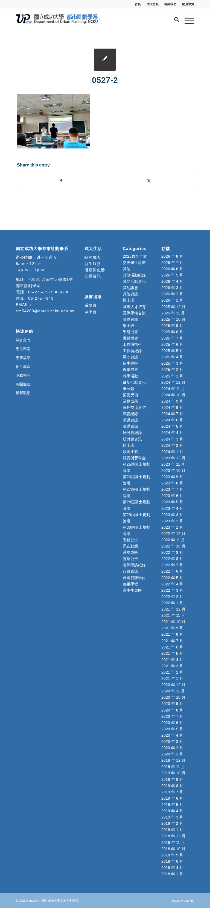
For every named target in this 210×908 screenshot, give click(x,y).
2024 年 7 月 (172, 414)
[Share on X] (149, 181)
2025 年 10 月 (173, 319)
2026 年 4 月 (172, 281)
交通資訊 (92, 276)
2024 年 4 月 (172, 432)
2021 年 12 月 (173, 609)
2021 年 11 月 (173, 615)
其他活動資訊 (134, 281)
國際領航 (130, 319)
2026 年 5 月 (172, 275)
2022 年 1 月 (172, 603)
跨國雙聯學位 (134, 578)
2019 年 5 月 (172, 804)
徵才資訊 (130, 357)
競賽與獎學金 (134, 458)
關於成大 (92, 257)
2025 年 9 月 (172, 325)
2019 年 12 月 (173, 760)
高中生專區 (132, 590)
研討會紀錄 (132, 432)
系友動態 (130, 546)
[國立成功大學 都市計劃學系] (57, 20)
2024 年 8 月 (172, 407)
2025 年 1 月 (172, 376)
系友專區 (130, 552)
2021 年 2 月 (172, 672)
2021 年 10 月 (173, 622)
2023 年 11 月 (173, 464)
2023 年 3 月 (172, 515)
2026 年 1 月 (172, 300)
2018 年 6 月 (172, 861)
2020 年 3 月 (172, 741)
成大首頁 (153, 4)
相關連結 (23, 384)
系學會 (90, 305)
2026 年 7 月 (172, 262)
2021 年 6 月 (172, 647)
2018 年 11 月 (173, 842)
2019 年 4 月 (172, 811)
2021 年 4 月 (172, 659)
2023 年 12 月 (173, 458)
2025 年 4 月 (172, 357)
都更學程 (130, 584)
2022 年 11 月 (173, 540)
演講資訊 (130, 420)
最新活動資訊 (134, 382)
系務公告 (130, 540)
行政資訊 (130, 571)
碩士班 (128, 445)
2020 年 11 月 (173, 691)
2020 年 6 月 (172, 723)
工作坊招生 (132, 344)
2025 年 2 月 (172, 369)
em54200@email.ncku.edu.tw (45, 311)
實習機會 (130, 338)
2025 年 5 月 (172, 351)
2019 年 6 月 (172, 798)
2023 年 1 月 (172, 527)
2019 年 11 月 (173, 766)
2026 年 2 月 (172, 294)
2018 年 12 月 (173, 836)
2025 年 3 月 (172, 363)
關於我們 (23, 340)
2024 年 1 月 (172, 451)
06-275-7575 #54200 (49, 292)
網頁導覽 (188, 4)
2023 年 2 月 (172, 521)
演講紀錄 (130, 414)
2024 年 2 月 (172, 445)
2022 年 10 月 (173, 546)
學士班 (128, 325)
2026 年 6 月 (172, 269)
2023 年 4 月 (172, 508)
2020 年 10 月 (173, 697)
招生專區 (23, 367)
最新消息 (23, 393)
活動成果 (130, 401)
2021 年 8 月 (172, 634)
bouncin (189, 900)
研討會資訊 (132, 439)
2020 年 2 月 (172, 748)
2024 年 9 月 (172, 401)
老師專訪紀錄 (134, 565)
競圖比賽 (130, 451)
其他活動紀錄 (134, 275)
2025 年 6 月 (172, 344)
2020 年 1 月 (172, 754)
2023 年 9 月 (172, 477)
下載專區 (23, 375)
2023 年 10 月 (173, 470)
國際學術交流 (134, 313)
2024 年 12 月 (173, 382)
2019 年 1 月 (172, 829)
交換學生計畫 (134, 262)
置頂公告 (130, 558)
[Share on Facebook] (61, 181)
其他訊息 (130, 287)
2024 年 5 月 (172, 426)
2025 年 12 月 (173, 307)
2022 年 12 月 (173, 533)
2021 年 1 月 (172, 678)
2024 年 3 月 (172, 439)
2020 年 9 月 (172, 703)
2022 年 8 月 (172, 558)
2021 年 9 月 (172, 628)
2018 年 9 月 (172, 855)
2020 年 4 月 (172, 735)
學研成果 (23, 358)
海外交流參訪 (134, 407)
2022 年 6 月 (172, 571)
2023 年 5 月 (172, 502)
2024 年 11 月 (173, 388)
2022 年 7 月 (172, 565)
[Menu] (186, 20)
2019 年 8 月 (172, 786)
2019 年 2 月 (172, 823)
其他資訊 (130, 294)
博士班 (128, 300)
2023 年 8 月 (172, 483)
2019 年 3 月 (172, 817)
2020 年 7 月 (172, 716)
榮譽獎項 (130, 395)
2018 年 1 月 (172, 874)
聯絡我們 (170, 4)
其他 (126, 269)
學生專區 (23, 349)
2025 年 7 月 (172, 338)
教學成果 (130, 369)
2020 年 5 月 (172, 729)
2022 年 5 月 (172, 578)
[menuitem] (138, 4)
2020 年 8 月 (172, 710)
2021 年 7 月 (172, 641)
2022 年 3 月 (172, 590)
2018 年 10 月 (173, 849)
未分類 (128, 388)
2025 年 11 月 (173, 313)
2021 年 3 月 (172, 666)
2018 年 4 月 (172, 867)
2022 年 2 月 (172, 596)
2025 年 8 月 (172, 332)
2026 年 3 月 (172, 287)
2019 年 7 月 (172, 792)
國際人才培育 (134, 307)
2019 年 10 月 (173, 773)
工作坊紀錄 (132, 351)
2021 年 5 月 (172, 653)
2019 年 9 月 (172, 779)
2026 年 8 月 (172, 256)
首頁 (138, 4)
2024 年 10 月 (173, 395)
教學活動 (130, 376)
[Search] (174, 20)
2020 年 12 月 (173, 685)
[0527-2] (105, 60)
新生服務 (92, 263)
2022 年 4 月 (172, 584)
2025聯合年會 (135, 256)
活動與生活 (95, 270)
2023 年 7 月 (172, 489)
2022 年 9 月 (172, 552)
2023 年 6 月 (172, 495)
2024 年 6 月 (172, 420)
